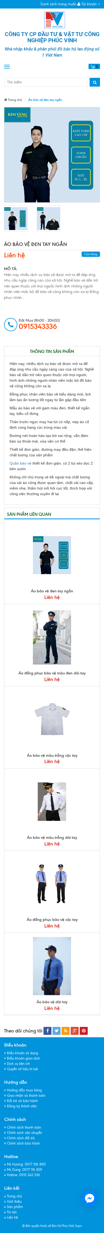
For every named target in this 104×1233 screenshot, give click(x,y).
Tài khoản (89, 4)
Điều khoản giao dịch (23, 1058)
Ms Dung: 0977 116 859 (24, 1170)
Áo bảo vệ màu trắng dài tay (52, 837)
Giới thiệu (14, 1202)
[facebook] (47, 1031)
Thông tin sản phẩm (52, 351)
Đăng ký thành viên (22, 1106)
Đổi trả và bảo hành (22, 1101)
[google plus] (75, 1031)
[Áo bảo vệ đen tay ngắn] (15, 218)
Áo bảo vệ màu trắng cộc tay (52, 755)
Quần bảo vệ (20, 463)
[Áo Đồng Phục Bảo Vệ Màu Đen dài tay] (52, 637)
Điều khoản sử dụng (22, 1053)
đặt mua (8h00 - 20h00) (39, 324)
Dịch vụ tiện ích (18, 1064)
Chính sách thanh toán (24, 1127)
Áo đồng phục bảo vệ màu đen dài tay (52, 673)
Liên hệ (14, 255)
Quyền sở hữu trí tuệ (22, 1069)
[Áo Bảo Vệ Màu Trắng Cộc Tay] (52, 719)
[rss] (66, 1031)
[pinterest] (84, 1031)
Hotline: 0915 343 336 (23, 1175)
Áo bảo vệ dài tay (52, 1002)
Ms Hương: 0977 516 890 (26, 1164)
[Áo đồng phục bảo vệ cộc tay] (52, 884)
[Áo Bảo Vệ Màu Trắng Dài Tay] (52, 801)
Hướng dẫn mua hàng (24, 1090)
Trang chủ (14, 1196)
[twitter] (57, 1031)
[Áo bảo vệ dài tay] (52, 966)
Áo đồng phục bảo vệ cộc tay (52, 919)
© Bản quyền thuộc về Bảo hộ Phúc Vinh (48, 1226)
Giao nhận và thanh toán (26, 1096)
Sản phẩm (15, 1207)
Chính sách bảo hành (23, 1143)
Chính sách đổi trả (21, 1138)
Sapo (78, 1226)
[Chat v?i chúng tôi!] (90, 1198)
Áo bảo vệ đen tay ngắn (52, 591)
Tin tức (12, 1212)
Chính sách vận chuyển (24, 1133)
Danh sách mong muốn (58, 4)
